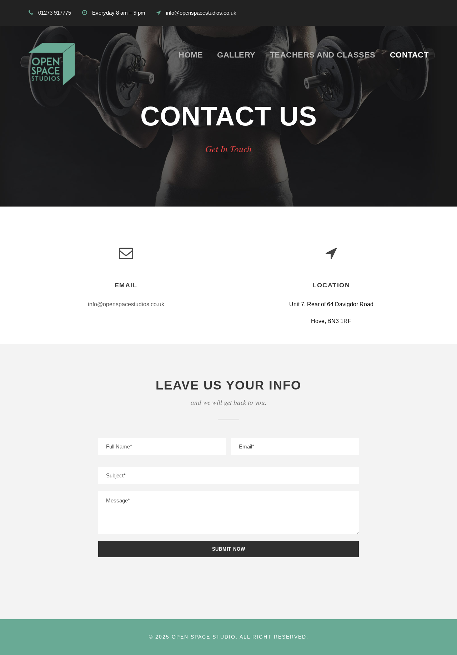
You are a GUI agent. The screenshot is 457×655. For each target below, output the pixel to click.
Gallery (236, 54)
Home (191, 54)
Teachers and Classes (323, 54)
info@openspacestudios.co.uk (126, 304)
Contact (409, 54)
